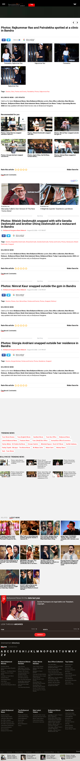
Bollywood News (20, 101)
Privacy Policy (19, 752)
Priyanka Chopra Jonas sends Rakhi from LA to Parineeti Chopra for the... (8, 537)
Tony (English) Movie (23, 437)
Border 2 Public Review (39, 688)
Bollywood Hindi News (6, 730)
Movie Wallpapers (22, 723)
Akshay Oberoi (61, 447)
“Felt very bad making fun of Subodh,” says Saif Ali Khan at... (9, 562)
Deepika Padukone (70, 669)
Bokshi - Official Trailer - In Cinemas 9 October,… (54, 724)
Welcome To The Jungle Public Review (39, 676)
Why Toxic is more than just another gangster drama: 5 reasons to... (29, 537)
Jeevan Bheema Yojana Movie (7, 673)
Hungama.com (69, 718)
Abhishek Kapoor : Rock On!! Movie (52, 444)
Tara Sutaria (68, 682)
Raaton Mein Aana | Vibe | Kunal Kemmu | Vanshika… (55, 718)
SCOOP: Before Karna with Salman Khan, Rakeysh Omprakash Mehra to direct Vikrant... (29, 587)
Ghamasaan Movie (6, 679)
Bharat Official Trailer (70, 729)
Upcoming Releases (6, 727)
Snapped (11, 244)
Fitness (13, 301)
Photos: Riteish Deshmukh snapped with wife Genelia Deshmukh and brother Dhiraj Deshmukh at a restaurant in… (44, 464)
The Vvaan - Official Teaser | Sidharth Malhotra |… (55, 727)
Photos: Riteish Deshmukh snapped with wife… (39, 133)
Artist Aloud (68, 720)
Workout (53, 301)
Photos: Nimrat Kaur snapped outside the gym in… (66, 133)
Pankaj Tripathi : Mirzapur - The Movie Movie (16, 447)
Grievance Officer (49, 752)
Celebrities (12, 647)
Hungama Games (69, 722)
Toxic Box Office (51, 437)
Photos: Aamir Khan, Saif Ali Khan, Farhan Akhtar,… (39, 155)
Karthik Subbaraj (71, 444)
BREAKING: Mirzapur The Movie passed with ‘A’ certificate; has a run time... (29, 562)
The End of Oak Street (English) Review (23, 673)
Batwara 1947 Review (23, 671)
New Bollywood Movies (35, 101)
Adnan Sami (49, 447)
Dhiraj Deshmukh (31, 242)
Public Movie (37, 663)
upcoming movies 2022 (67, 256)
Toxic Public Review (38, 666)
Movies (4, 647)
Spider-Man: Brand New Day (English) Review (24, 682)
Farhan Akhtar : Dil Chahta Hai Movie (13, 444)
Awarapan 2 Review (23, 676)
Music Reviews (69, 727)
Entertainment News (32, 103)
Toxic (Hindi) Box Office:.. (40, 440)
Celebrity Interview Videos (39, 716)
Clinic (12, 91)
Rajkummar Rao (45, 91)
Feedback (29, 752)
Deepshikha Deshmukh (18, 242)
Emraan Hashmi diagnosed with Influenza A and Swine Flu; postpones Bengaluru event (69, 563)
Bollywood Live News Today (50, 103)
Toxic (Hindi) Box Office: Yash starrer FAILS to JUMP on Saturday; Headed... (9, 586)
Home (1, 752)
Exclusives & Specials (38, 722)
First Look (20, 722)
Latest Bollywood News (9, 440)
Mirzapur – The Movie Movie (8, 671)
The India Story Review (24, 687)
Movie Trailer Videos (38, 718)
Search (40, 634)
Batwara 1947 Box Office (54, 682)
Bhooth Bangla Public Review (38, 679)
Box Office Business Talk (7, 722)
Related (4, 518)
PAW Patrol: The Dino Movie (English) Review (24, 669)
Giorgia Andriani (16, 361)
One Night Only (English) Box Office (55, 675)
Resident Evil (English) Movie (8, 684)
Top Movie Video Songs (39, 715)
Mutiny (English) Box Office (55, 669)
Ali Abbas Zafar (38, 447)
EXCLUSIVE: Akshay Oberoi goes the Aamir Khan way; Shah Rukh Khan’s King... (49, 537)
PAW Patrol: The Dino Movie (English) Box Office (55, 678)
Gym (17, 301)
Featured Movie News (6, 716)
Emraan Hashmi (33, 444)
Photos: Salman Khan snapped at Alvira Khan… (65, 155)
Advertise (9, 752)
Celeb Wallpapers (22, 718)
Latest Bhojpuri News (70, 715)
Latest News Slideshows (7, 725)
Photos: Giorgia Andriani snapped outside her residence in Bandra (17, 473)
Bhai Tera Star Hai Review (24, 679)
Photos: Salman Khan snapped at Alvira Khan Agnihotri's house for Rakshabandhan (70, 474)
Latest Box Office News (7, 718)
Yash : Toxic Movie (8, 451)
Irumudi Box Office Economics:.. (61, 440)
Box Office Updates (6, 720)
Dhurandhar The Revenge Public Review (39, 682)
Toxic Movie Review (8, 437)
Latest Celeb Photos (23, 716)
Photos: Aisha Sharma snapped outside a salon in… (11, 133)
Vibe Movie (4, 681)
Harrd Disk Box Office (53, 671)
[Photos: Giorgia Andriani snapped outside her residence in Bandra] (13, 146)
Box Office (55, 662)
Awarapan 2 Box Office (53, 680)
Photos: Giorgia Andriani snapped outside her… (12, 155)
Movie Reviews (5, 729)
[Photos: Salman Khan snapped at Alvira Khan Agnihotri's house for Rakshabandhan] (66, 146)
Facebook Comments (8, 175)
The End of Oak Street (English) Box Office (53, 685)
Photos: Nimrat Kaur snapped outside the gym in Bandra (69, 462)
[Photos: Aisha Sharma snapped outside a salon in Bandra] (13, 124)
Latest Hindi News (69, 713)
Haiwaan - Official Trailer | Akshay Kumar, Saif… (54, 730)
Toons (19, 725)
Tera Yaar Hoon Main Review (23, 685)
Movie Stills (21, 720)
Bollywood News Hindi (16, 103)
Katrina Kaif (68, 666)
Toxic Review (21, 666)
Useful (69, 710)
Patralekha (30, 91)
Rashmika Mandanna (70, 675)
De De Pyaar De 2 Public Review (39, 690)
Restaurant (69, 242)
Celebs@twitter (69, 716)
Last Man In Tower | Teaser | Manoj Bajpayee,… (55, 715)
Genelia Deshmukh (42, 242)
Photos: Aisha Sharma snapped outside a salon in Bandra (17, 462)
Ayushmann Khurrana (70, 680)
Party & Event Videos (38, 720)
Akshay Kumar (68, 664)
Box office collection (56, 101)
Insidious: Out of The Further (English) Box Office (55, 667)
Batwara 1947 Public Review (38, 669)
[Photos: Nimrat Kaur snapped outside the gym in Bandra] (66, 124)
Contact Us (38, 752)
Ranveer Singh (69, 668)
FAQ (58, 752)
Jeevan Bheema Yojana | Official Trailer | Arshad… (54, 721)
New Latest (37, 711)
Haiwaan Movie (5, 677)
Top (69, 662)
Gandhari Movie (38, 437)
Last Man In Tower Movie (7, 676)
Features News (25, 440)
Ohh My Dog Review (23, 677)
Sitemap (67, 723)
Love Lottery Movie (6, 683)
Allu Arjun (67, 671)
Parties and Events (20, 91)
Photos (37, 91)
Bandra (8, 91)
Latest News (14, 518)
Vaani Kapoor (68, 673)
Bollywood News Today (48, 256)
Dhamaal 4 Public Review (39, 674)
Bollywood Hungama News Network (14, 230)
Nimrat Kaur (23, 301)
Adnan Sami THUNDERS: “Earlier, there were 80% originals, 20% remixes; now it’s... (70, 538)
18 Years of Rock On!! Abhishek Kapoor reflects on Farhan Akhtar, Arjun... (49, 562)
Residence (42, 361)
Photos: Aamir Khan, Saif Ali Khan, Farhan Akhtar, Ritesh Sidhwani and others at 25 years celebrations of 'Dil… (44, 475)
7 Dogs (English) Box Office (55, 673)
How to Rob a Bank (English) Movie (8, 669)
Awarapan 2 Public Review (37, 672)
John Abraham (69, 678)
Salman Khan (68, 677)
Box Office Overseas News (7, 723)
